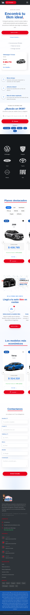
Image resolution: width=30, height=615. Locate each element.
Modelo (4, 450)
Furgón (12, 214)
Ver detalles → (7, 67)
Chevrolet (12, 586)
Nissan (7, 583)
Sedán (22, 211)
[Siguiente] (28, 242)
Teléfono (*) (5, 434)
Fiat (15, 131)
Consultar (15, 261)
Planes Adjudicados (6, 569)
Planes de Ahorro (6, 566)
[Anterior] (3, 242)
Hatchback (21, 207)
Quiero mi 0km (15, 32)
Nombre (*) (5, 418)
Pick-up (9, 211)
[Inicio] (3, 2)
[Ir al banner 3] (16, 286)
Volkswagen (6, 128)
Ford (3, 583)
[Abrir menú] (27, 2)
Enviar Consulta (15, 473)
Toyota (13, 128)
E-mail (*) (4, 426)
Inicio (3, 564)
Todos (8, 207)
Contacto (4, 577)
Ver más (14, 256)
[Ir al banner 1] (13, 286)
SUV (25, 128)
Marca (3, 442)
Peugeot (20, 128)
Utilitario (19, 214)
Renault (18, 583)
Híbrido (16, 211)
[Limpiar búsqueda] (26, 116)
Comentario (5, 457)
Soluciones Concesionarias (8, 574)
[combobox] (15, 116)
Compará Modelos (15, 37)
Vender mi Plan (5, 572)
